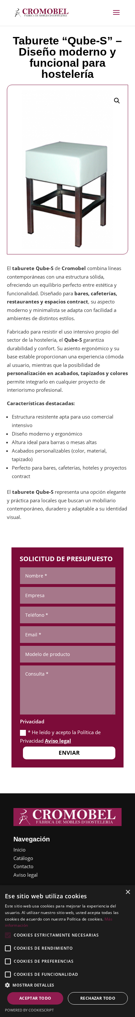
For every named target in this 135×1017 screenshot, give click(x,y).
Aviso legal (58, 740)
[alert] (67, 951)
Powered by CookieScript (29, 1010)
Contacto (23, 866)
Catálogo (23, 858)
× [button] (127, 892)
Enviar (69, 752)
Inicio (19, 849)
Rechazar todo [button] (97, 998)
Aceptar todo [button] (35, 998)
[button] (117, 101)
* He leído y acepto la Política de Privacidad (60, 736)
